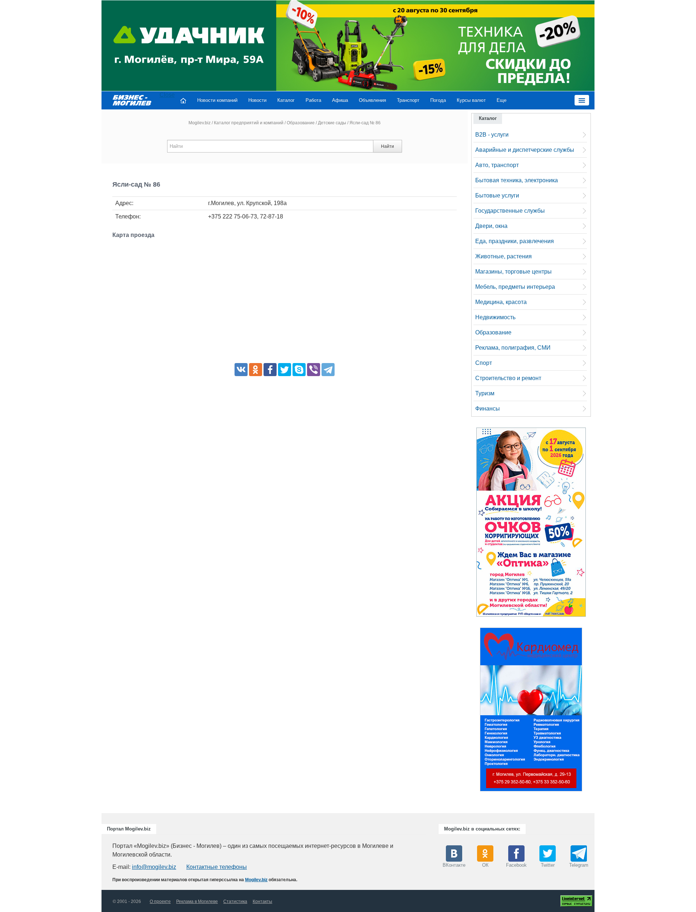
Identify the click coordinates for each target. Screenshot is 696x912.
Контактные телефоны (216, 867)
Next (589, 711)
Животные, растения (503, 256)
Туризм (484, 393)
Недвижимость (495, 317)
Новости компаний (217, 100)
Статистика (235, 901)
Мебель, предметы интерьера (515, 287)
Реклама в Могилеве (197, 901)
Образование (301, 122)
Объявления (372, 100)
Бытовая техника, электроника (516, 180)
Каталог (286, 100)
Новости (257, 100)
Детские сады (332, 122)
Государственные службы (510, 211)
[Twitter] (284, 369)
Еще (501, 100)
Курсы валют (471, 100)
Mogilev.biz (199, 122)
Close (167, 95)
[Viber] (313, 369)
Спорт (483, 363)
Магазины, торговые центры (513, 271)
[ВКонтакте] (241, 369)
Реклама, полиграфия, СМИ (513, 348)
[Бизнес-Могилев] (132, 100)
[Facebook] (270, 369)
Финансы (487, 408)
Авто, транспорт (497, 165)
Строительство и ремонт (508, 378)
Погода (438, 100)
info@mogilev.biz (154, 867)
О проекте (160, 901)
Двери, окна (491, 226)
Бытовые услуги (497, 195)
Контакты (262, 901)
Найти (387, 146)
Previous (472, 711)
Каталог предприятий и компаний (248, 122)
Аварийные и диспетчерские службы (524, 150)
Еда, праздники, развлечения (514, 241)
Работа (313, 100)
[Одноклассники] (255, 369)
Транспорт (408, 100)
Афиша (340, 100)
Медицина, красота (501, 302)
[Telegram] (328, 369)
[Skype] (299, 369)
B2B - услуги (492, 135)
